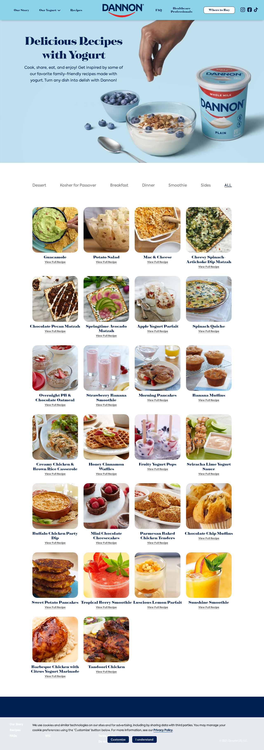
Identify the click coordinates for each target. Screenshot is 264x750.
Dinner (148, 185)
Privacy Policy (163, 730)
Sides (206, 185)
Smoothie (178, 185)
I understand (144, 739)
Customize (118, 739)
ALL (228, 185)
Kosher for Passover (78, 185)
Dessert (39, 185)
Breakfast (119, 185)
